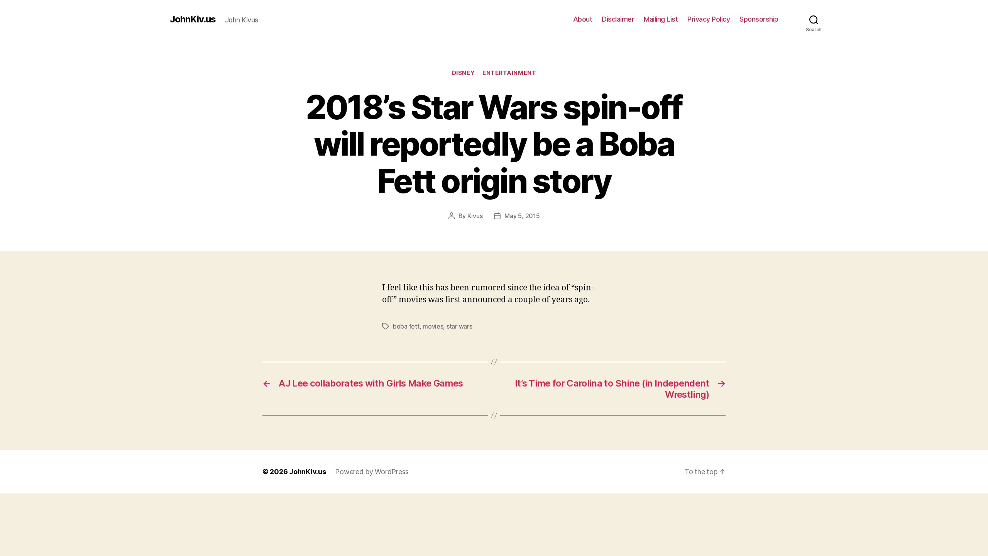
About (582, 19)
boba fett (406, 326)
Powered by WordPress (372, 472)
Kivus (475, 216)
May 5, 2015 (522, 216)
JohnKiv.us (193, 19)
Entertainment (509, 73)
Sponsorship (758, 19)
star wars (459, 326)
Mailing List (661, 19)
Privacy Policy (708, 19)
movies (433, 326)
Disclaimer (618, 19)
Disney (463, 73)
